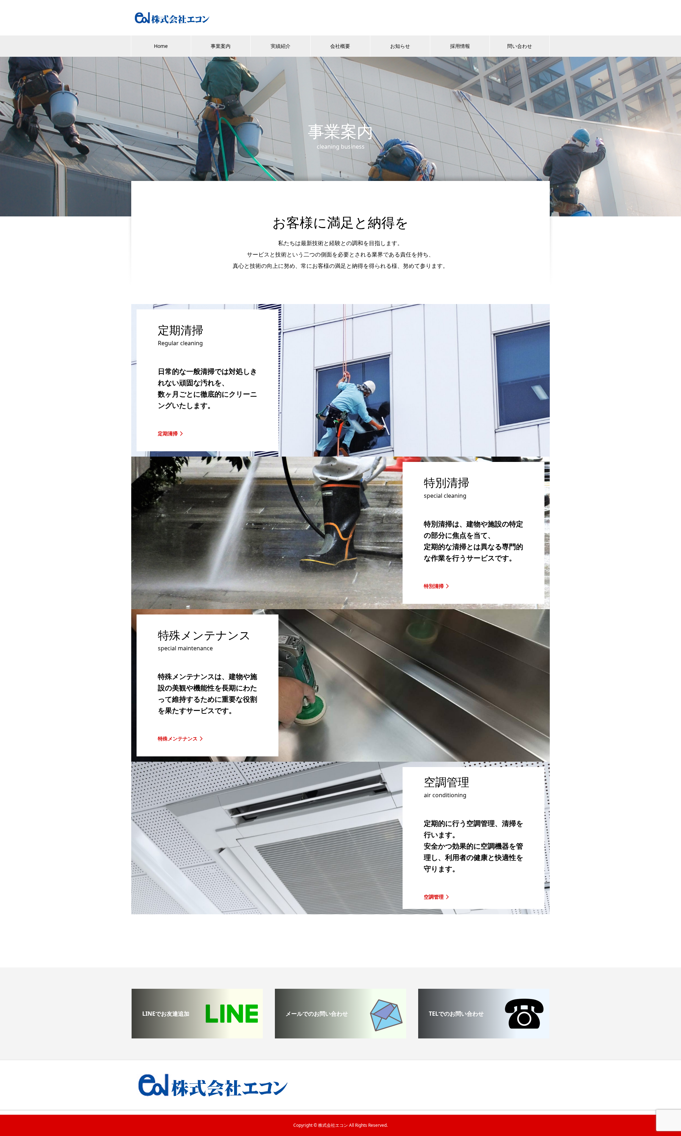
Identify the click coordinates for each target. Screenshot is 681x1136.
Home (161, 46)
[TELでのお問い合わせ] (483, 1036)
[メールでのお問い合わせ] (340, 1036)
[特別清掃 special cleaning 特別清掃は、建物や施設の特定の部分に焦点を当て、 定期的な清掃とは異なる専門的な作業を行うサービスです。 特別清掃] (340, 606)
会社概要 (340, 46)
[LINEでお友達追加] (197, 1036)
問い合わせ (519, 46)
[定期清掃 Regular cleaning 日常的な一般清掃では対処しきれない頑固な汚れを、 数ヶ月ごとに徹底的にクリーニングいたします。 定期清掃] (340, 454)
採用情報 (460, 46)
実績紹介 (280, 46)
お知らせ (400, 46)
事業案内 (221, 46)
